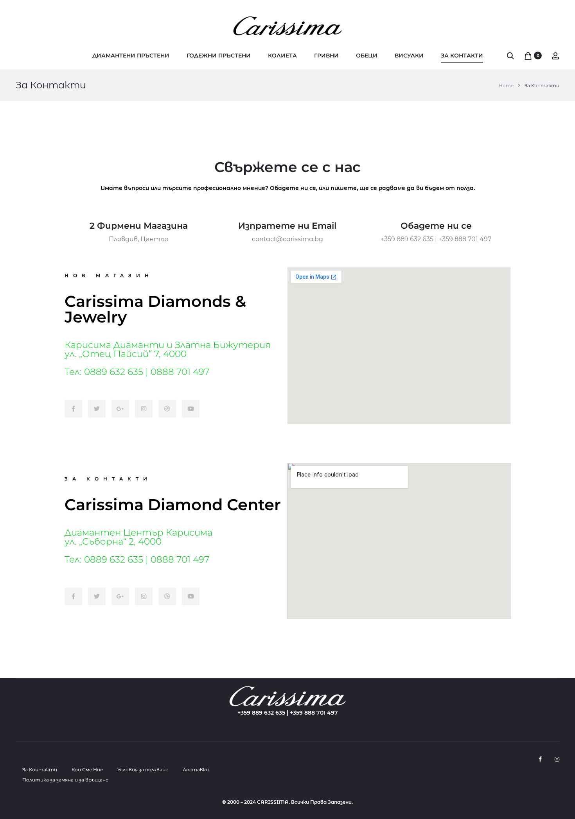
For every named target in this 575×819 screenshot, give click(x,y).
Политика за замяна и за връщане (65, 780)
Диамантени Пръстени (130, 55)
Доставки (196, 769)
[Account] (555, 55)
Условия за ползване (142, 769)
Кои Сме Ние (87, 769)
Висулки (409, 55)
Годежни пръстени (219, 55)
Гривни (326, 55)
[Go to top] (563, 735)
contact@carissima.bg (287, 239)
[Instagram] (557, 759)
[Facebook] (540, 759)
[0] (528, 55)
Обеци (366, 55)
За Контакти (462, 55)
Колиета (282, 55)
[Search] (510, 55)
